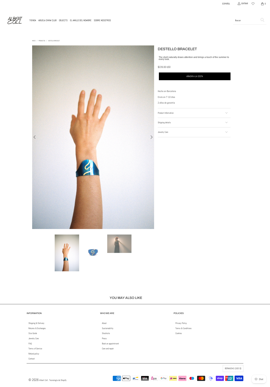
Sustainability (107, 328)
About (104, 323)
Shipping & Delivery (36, 323)
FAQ (30, 343)
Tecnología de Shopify (57, 380)
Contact (31, 358)
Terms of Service (35, 348)
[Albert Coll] (15, 20)
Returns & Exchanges (37, 328)
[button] (32, 20)
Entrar (244, 3)
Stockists (106, 333)
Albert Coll (43, 380)
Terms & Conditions (183, 328)
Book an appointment (110, 343)
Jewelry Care (33, 338)
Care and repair (108, 348)
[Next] (151, 137)
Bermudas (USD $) (233, 368)
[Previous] (35, 137)
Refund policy (33, 353)
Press (104, 338)
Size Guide (32, 333)
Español (226, 3)
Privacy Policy (181, 323)
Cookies (178, 333)
